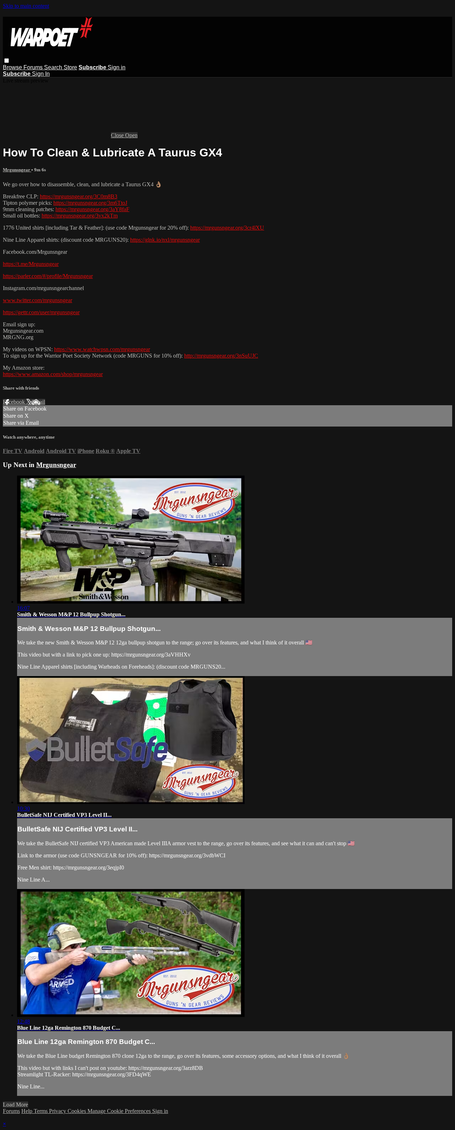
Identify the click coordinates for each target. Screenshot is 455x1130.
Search (54, 67)
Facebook (14, 402)
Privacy (58, 1111)
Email (38, 402)
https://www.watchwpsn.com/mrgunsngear (102, 349)
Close (118, 135)
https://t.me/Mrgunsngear (31, 264)
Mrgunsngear (17, 169)
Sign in (116, 67)
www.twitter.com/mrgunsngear (37, 300)
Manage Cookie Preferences (119, 1111)
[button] (6, 60)
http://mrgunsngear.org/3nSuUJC (221, 356)
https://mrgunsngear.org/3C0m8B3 (78, 196)
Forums (33, 67)
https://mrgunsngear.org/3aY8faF (92, 209)
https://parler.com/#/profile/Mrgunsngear (48, 276)
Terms (41, 1111)
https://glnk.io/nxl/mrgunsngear (165, 240)
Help (27, 1111)
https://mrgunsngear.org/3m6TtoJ (90, 203)
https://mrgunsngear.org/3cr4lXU (227, 228)
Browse (13, 67)
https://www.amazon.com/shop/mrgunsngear (53, 374)
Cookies (77, 1111)
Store (70, 67)
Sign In (41, 74)
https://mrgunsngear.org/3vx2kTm (80, 216)
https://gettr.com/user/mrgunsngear (41, 312)
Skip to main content (26, 6)
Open (131, 135)
